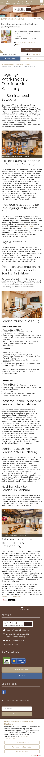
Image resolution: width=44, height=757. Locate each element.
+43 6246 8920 (22, 45)
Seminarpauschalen (31, 227)
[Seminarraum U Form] (22, 144)
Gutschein (33, 58)
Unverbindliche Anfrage (22, 669)
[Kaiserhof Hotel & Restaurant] (22, 9)
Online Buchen (22, 676)
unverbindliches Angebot (12, 596)
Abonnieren (16, 714)
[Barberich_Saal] (22, 523)
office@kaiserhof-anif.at (25, 42)
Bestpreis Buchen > (31, 50)
